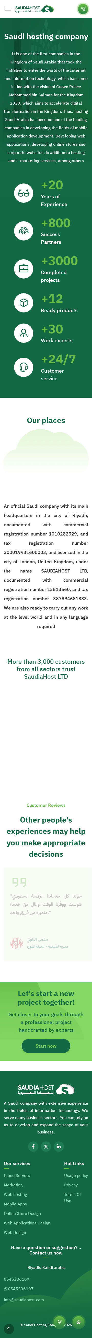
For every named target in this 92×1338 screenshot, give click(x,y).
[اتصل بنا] (83, 9)
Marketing (13, 1185)
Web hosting (15, 1195)
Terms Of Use (72, 1198)
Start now (46, 1045)
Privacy (71, 1185)
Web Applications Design (27, 1223)
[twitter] (46, 1146)
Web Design (15, 1233)
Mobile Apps (15, 1204)
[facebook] (33, 1146)
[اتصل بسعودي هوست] (59, 1322)
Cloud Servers (17, 1176)
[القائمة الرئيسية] (8, 9)
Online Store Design (22, 1214)
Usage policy (76, 1176)
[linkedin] (59, 1146)
